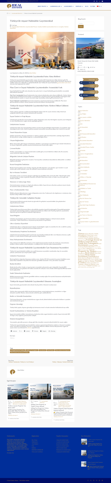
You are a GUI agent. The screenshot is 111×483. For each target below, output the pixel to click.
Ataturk (80, 120)
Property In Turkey (87, 247)
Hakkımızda (35, 442)
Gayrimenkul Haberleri (17, 13)
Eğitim (80, 126)
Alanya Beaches (89, 230)
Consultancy (83, 233)
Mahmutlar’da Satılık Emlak (63, 450)
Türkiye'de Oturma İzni (84, 194)
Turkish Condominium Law (92, 258)
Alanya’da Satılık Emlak (62, 440)
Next (102, 47)
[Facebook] (88, 480)
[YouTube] (97, 480)
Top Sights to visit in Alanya (90, 256)
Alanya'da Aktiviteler (84, 116)
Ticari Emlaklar (82, 170)
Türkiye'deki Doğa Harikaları (86, 201)
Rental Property (83, 255)
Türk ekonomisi (82, 176)
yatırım (29, 328)
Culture (90, 233)
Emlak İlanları (82, 133)
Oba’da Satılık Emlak (61, 448)
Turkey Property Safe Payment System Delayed (63, 409)
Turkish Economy (91, 262)
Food (84, 236)
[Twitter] (91, 480)
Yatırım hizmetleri (83, 214)
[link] (90, 48)
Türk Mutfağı (82, 188)
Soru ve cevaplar (59, 27)
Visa (93, 263)
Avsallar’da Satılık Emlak (62, 442)
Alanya (81, 229)
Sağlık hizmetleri (83, 156)
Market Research (89, 243)
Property (92, 246)
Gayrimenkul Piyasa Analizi (34, 27)
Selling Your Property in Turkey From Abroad (38, 405)
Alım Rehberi (35, 444)
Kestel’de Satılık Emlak (62, 444)
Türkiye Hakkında (83, 191)
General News (91, 237)
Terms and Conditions (37, 451)
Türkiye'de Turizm (83, 198)
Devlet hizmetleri (83, 123)
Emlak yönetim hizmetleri (85, 136)
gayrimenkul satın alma (64, 82)
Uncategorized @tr (83, 207)
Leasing (90, 241)
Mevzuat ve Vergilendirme (19, 404)
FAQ (33, 446)
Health (100, 239)
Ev (9, 13)
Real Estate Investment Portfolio (20, 352)
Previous (79, 47)
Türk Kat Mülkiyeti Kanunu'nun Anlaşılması (87, 180)
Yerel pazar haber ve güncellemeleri (64, 406)
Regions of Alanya (93, 254)
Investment (42, 350)
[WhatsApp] (100, 480)
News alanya (95, 244)
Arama (81, 26)
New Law (80, 244)
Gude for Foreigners (32, 350)
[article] (90, 54)
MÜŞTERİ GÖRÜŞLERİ (37, 450)
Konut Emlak (81, 146)
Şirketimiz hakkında (83, 163)
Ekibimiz (34, 448)
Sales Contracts (91, 255)
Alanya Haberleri (83, 106)
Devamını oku (10, 453)
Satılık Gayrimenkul (48, 27)
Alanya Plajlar (82, 110)
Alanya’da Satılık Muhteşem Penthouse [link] (89, 61)
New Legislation (87, 244)
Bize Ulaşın (34, 440)
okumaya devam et (13, 415)
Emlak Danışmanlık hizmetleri (86, 130)
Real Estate (50, 350)
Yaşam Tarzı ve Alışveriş (85, 211)
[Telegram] (102, 480)
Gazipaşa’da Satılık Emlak (62, 451)
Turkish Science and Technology (86, 263)
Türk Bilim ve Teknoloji (84, 173)
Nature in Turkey (97, 242)
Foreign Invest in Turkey (17, 350)
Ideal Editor (33, 73)
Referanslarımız (82, 153)
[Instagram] (94, 480)
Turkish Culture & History (87, 260)
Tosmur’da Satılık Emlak (62, 446)
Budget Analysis (94, 231)
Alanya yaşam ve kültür (85, 113)
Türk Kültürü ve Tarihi (84, 184)
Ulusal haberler (82, 204)
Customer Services (93, 234)
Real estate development (63, 350)
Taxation (97, 255)
